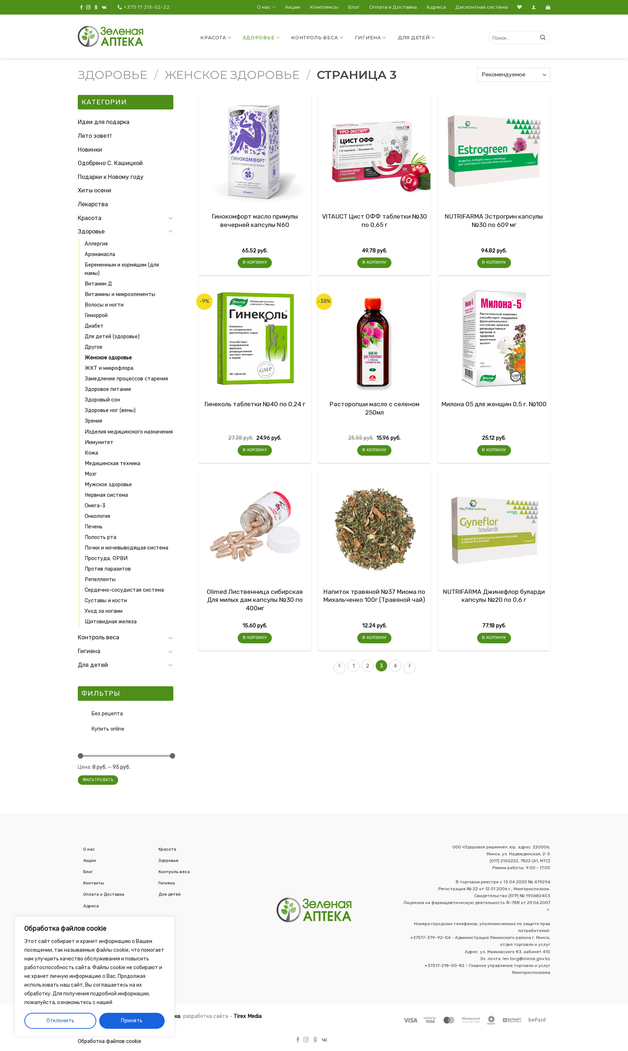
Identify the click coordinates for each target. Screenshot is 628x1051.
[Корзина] (548, 7)
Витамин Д (98, 284)
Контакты (93, 883)
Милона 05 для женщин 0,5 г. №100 (494, 404)
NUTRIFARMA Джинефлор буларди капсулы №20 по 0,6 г (494, 595)
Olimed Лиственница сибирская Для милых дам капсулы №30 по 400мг (255, 600)
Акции (292, 7)
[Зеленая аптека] (110, 36)
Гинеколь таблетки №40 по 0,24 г (255, 404)
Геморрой (96, 315)
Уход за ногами (103, 611)
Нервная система (106, 495)
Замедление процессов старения (126, 379)
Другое (93, 347)
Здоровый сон (102, 400)
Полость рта (100, 537)
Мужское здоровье (108, 484)
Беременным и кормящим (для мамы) (122, 269)
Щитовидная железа (111, 622)
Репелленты (100, 579)
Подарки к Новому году (111, 176)
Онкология (97, 516)
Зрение (93, 421)
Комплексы (324, 7)
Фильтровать (97, 780)
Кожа (91, 453)
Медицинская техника (112, 463)
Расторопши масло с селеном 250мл (374, 408)
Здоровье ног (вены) (110, 410)
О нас (264, 7)
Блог (354, 7)
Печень (93, 527)
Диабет (94, 326)
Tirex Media (248, 1016)
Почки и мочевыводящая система (126, 548)
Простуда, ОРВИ (106, 558)
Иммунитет (99, 442)
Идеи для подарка (103, 122)
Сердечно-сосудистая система (124, 590)
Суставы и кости (106, 601)
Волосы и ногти (104, 305)
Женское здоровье (232, 75)
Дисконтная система (481, 7)
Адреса (436, 7)
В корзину (255, 262)
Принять (131, 1021)
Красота (213, 37)
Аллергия (96, 244)
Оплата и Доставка (393, 7)
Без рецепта (107, 714)
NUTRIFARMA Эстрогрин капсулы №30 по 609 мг (494, 220)
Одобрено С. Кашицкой (110, 163)
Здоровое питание (108, 389)
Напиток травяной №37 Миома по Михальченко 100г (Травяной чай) (374, 595)
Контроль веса (314, 37)
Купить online (107, 729)
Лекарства (93, 204)
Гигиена (368, 37)
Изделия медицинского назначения (129, 432)
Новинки (90, 149)
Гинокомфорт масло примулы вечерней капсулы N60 (255, 220)
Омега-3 (95, 506)
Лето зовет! (95, 135)
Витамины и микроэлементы (120, 294)
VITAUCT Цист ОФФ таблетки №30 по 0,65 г (374, 220)
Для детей (414, 37)
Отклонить (61, 1021)
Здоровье (258, 37)
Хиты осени (94, 190)
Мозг (91, 474)
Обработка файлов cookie (109, 1041)
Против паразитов (108, 569)
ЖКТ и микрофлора (109, 368)
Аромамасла (100, 254)
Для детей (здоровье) (112, 336)
